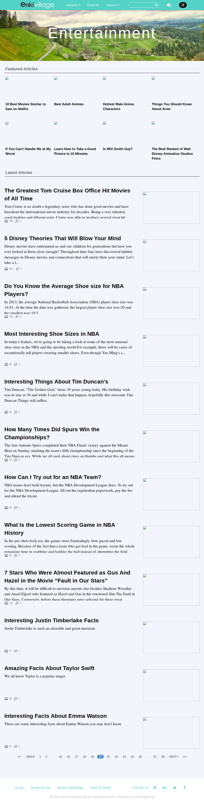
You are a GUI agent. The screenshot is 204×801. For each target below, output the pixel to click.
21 (108, 756)
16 (68, 756)
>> (184, 756)
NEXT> (173, 756)
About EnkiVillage (70, 787)
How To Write (100, 787)
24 (132, 756)
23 (124, 756)
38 (163, 756)
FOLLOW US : (141, 787)
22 (116, 756)
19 (92, 756)
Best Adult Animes (68, 104)
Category (72, 5)
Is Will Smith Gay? (117, 149)
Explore (112, 5)
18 (84, 756)
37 (155, 756)
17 (76, 756)
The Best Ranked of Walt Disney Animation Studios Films (172, 153)
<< (19, 756)
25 (140, 756)
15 (60, 756)
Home (19, 787)
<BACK (30, 756)
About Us (93, 5)
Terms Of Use (40, 787)
